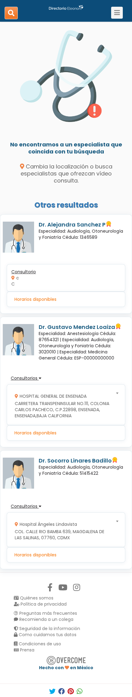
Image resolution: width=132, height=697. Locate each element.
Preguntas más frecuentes (47, 613)
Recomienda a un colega (45, 619)
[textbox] (64, 404)
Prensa (26, 650)
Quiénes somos (36, 598)
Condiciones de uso (39, 644)
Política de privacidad (43, 604)
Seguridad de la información (49, 628)
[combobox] (64, 404)
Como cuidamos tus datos (46, 635)
